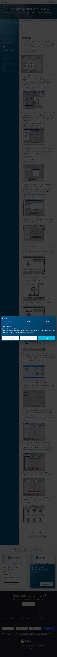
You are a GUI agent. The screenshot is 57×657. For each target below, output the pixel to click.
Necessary (10, 338)
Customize (27, 338)
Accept (46, 338)
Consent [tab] (10, 321)
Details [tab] (28, 321)
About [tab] (47, 321)
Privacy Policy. (29, 332)
